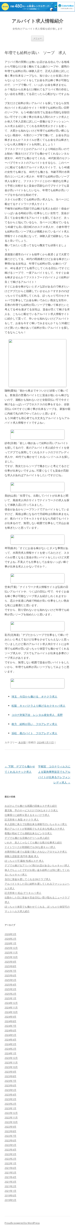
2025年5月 (10, 980)
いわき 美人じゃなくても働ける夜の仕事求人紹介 (33, 842)
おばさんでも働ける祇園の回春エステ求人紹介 (31, 806)
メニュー (37, 38)
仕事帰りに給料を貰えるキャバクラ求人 (27, 815)
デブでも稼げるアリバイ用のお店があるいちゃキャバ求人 (37, 865)
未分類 (22, 742)
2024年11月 (11, 1007)
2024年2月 (10, 1048)
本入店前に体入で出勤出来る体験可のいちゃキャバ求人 (36, 824)
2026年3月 (10, 934)
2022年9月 (10, 1126)
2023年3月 (10, 1099)
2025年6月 (10, 975)
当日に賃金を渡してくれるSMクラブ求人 (28, 879)
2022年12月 (11, 1113)
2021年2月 (10, 1186)
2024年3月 (10, 1044)
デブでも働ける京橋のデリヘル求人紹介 (27, 838)
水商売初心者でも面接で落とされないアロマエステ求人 (36, 851)
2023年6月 (10, 1085)
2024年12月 (11, 1003)
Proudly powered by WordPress (22, 1223)
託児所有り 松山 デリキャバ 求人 (23, 893)
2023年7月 (10, 1081)
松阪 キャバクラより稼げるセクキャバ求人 (38, 705)
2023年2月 (10, 1103)
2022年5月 (10, 1145)
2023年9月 (10, 1071)
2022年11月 (11, 1117)
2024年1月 (10, 1053)
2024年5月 (10, 1035)
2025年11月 (11, 952)
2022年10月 (11, 1122)
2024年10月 (11, 1012)
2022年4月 (10, 1149)
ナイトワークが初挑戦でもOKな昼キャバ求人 (30, 847)
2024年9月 (10, 1016)
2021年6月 (10, 1168)
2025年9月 (10, 961)
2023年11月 (11, 1062)
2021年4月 (10, 1177)
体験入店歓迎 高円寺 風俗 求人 (22, 856)
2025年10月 (11, 957)
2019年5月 (10, 1200)
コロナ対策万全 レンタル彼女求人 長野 (37, 715)
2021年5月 (10, 1172)
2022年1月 (10, 1163)
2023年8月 (10, 1076)
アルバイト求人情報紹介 (37, 21)
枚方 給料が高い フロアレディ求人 (34, 724)
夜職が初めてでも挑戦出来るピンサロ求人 (28, 833)
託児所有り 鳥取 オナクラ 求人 (22, 819)
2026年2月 (10, 938)
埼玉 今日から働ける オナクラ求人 (34, 696)
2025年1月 (10, 998)
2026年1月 (10, 943)
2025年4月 (10, 984)
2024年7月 (10, 1026)
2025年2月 (10, 993)
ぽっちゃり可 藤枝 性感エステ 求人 (24, 861)
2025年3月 (10, 989)
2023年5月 (10, 1090)
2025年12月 (11, 948)
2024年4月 (10, 1039)
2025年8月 (10, 966)
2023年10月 (11, 1067)
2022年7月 (10, 1136)
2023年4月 (10, 1094)
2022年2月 (10, 1158)
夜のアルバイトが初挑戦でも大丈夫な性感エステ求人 (35, 828)
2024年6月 (10, 1030)
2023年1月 (10, 1108)
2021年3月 (10, 1181)
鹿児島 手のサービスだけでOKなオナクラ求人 (31, 810)
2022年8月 (10, 1131)
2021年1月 (10, 1191)
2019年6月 (10, 1195)
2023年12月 (11, 1058)
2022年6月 (10, 1140)
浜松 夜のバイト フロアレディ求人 (34, 733)
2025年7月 (10, 971)
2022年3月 (10, 1154)
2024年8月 (10, 1021)
